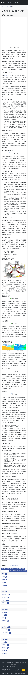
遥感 (4, 612)
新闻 (4, 576)
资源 (4, 582)
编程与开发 (5, 594)
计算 (15, 2)
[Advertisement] (14, 32)
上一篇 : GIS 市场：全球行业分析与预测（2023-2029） (13, 568)
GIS (10, 6)
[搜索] (17, 2)
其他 (4, 585)
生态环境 (5, 620)
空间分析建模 (7, 75)
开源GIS (5, 600)
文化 (4, 650)
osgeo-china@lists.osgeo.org (18, 673)
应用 (4, 617)
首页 (3, 2)
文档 (8, 2)
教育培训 (5, 647)
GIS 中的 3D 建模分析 (12, 565)
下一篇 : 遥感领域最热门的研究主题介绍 (18, 570)
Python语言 (6, 630)
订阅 (24, 670)
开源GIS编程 (6, 632)
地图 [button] (11, 2)
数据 (4, 579)
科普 (4, 653)
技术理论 (5, 644)
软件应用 (5, 597)
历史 (4, 642)
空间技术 (5, 603)
